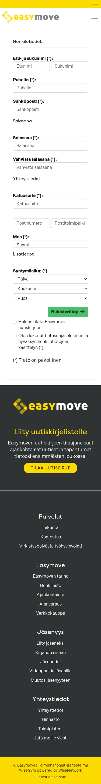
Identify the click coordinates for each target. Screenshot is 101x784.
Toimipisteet (50, 728)
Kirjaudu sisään (50, 652)
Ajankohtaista (50, 594)
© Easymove (24, 765)
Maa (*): (21, 236)
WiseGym (27, 770)
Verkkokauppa (50, 613)
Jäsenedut (50, 661)
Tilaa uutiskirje (50, 468)
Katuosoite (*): (28, 195)
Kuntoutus (50, 536)
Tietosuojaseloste (50, 777)
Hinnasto (51, 719)
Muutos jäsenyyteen (50, 680)
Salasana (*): (26, 137)
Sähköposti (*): (28, 101)
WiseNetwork (70, 770)
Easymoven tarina (50, 576)
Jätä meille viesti (51, 738)
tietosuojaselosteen (64, 335)
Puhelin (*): (24, 79)
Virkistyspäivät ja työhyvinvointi (50, 546)
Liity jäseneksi (51, 643)
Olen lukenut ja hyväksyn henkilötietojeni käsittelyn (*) (53, 341)
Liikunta (50, 527)
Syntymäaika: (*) (30, 271)
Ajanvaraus (50, 604)
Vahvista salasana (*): (35, 159)
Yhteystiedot (50, 710)
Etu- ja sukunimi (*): (33, 58)
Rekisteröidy (64, 311)
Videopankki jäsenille (50, 670)
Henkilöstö (50, 585)
